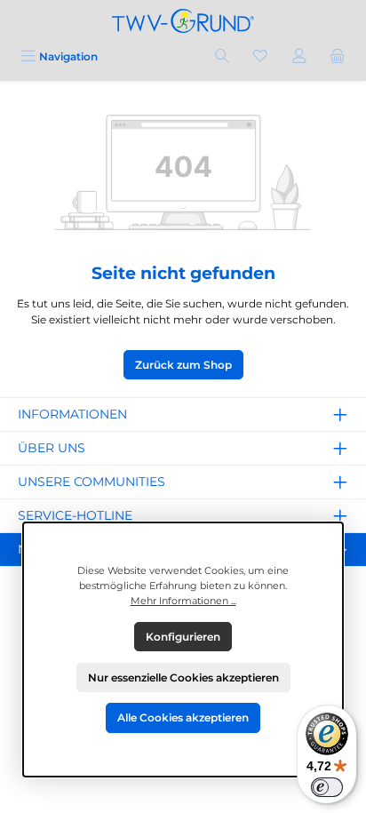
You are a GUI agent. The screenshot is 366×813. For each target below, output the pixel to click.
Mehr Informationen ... (183, 600)
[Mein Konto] (299, 56)
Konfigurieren (183, 636)
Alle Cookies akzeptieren (183, 717)
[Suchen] (222, 56)
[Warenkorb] (337, 56)
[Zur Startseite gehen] (183, 21)
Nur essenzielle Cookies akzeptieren (183, 677)
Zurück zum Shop (183, 364)
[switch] (327, 787)
